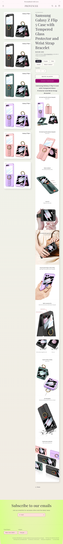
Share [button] (38, 487)
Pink (52, 61)
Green (39, 64)
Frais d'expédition (48, 54)
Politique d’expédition (46, 539)
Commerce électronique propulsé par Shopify (33, 538)
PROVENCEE (19, 538)
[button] (3, 6)
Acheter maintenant (47, 81)
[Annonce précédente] (3, 1)
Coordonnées (56, 539)
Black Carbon (48, 64)
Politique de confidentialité (20, 539)
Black (38, 61)
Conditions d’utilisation (33, 539)
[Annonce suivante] (60, 1)
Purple (46, 61)
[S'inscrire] (43, 515)
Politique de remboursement (52, 538)
